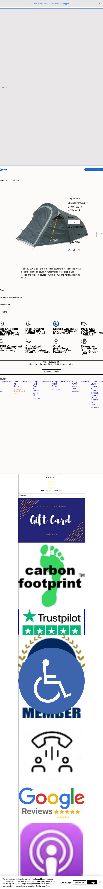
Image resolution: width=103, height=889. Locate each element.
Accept (92, 882)
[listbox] (51, 87)
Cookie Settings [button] (65, 882)
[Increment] (78, 222)
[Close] (99, 882)
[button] (51, 87)
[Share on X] (79, 250)
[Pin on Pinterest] (74, 250)
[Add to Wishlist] (100, 234)
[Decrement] (70, 222)
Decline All (79, 882)
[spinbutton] (74, 222)
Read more (25, 278)
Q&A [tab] (14, 403)
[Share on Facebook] (69, 250)
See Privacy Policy (43, 886)
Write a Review (81, 386)
